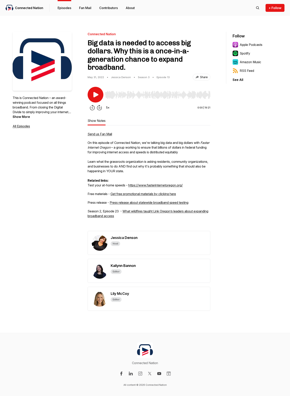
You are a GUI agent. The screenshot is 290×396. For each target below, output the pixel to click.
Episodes (64, 8)
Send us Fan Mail (100, 134)
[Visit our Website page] (169, 374)
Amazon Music (250, 62)
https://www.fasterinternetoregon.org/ (155, 185)
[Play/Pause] (95, 95)
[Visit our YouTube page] (159, 374)
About (130, 8)
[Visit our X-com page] (150, 374)
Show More (21, 117)
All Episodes (21, 126)
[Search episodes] (257, 8)
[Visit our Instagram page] (140, 374)
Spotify (245, 53)
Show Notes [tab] (97, 121)
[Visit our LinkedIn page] (131, 374)
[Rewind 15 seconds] (92, 107)
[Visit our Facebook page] (121, 374)
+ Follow (275, 8)
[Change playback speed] (108, 107)
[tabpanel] (149, 181)
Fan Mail (85, 8)
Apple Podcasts (251, 45)
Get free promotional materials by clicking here (143, 194)
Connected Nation (29, 8)
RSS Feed (247, 71)
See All (238, 80)
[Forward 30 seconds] (99, 107)
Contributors (108, 8)
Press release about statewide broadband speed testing (149, 202)
